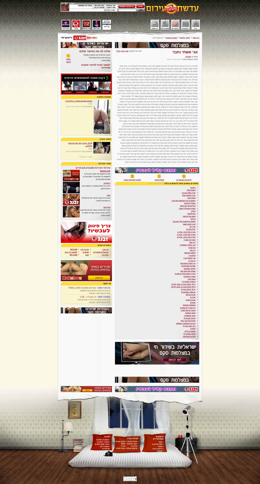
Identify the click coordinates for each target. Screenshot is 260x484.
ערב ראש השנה (189, 224)
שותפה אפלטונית (188, 292)
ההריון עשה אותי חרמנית (185, 274)
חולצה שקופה (189, 253)
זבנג (76, 28)
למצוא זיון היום (71, 252)
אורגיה (188, 57)
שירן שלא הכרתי (188, 193)
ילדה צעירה (190, 229)
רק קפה (192, 242)
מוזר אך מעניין (189, 240)
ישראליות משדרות (101, 252)
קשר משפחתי (189, 316)
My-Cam (73, 255)
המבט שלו (191, 190)
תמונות (185, 28)
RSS (123, 444)
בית (195, 28)
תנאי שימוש (132, 444)
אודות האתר (132, 441)
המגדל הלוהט (189, 203)
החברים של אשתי (188, 310)
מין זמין (105, 249)
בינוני (123, 51)
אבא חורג (191, 279)
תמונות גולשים (102, 440)
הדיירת (192, 227)
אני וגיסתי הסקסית (187, 245)
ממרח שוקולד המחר (187, 208)
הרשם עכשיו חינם (174, 59)
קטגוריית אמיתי (85, 157)
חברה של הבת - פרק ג (186, 232)
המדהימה (191, 198)
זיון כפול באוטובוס (187, 263)
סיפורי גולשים (185, 38)
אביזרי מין (84, 249)
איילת (193, 219)
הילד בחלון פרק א (188, 289)
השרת (192, 329)
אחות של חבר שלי (188, 321)
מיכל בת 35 (190, 295)
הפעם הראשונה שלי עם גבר (184, 221)
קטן (126, 51)
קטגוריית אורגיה (171, 38)
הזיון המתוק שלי (188, 195)
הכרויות (66, 28)
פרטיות (134, 446)
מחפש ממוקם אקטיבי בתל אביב (78, 101)
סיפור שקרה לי (189, 334)
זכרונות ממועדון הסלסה (185, 323)
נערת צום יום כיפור (187, 206)
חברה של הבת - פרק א (186, 237)
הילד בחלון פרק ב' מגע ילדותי (183, 287)
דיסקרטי (106, 183)
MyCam (96, 28)
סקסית (159, 451)
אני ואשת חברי (189, 258)
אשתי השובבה (189, 276)
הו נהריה (191, 261)
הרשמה (155, 28)
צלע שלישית (157, 444)
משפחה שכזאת (189, 305)
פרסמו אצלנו (132, 448)
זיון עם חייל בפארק (187, 308)
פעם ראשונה (190, 313)
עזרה (123, 446)
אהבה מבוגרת (189, 318)
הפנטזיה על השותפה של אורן (183, 201)
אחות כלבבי (190, 300)
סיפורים (175, 28)
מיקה (193, 211)
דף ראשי (196, 38)
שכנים (192, 302)
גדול (118, 51)
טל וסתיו (191, 248)
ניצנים (192, 188)
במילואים (191, 214)
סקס (160, 442)
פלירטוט (106, 207)
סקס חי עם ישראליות (105, 447)
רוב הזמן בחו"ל (189, 326)
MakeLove (86, 28)
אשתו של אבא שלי (187, 271)
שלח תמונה (120, 441)
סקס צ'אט (165, 28)
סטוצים (86, 252)
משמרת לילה (189, 331)
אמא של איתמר (189, 216)
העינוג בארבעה (189, 336)
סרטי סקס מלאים (102, 444)
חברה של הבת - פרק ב (186, 235)
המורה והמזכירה (188, 282)
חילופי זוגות (157, 449)
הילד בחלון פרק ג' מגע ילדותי (183, 284)
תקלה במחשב (189, 269)
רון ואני (192, 250)
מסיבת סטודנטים (188, 266)
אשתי (160, 446)
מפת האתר (120, 448)
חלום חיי (191, 255)
